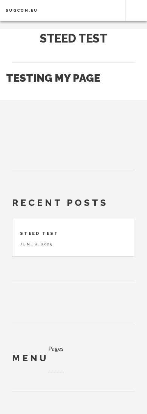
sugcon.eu (22, 10)
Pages (56, 348)
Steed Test (73, 38)
